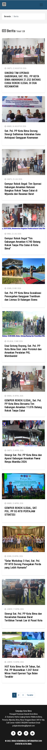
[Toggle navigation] (41, 4)
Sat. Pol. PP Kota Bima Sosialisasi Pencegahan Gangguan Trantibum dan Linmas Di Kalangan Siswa (23, 296)
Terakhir (30, 695)
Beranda (7, 16)
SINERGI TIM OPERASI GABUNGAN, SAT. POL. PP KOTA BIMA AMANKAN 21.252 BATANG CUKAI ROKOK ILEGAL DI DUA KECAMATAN (23, 79)
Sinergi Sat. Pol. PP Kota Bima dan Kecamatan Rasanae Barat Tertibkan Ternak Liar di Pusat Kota (23, 617)
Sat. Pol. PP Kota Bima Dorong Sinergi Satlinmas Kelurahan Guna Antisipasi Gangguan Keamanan (22, 134)
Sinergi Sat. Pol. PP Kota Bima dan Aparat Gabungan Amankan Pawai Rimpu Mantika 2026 (23, 458)
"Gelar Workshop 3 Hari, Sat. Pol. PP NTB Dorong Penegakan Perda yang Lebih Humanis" (23, 564)
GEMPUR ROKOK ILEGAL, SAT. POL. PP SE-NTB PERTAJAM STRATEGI (21, 511)
